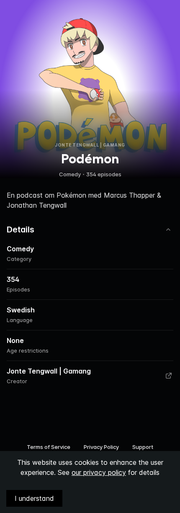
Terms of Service (48, 446)
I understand (34, 498)
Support (142, 446)
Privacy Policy (101, 446)
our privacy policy (99, 472)
